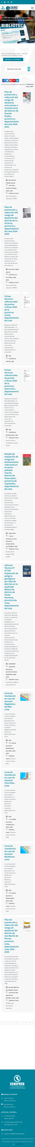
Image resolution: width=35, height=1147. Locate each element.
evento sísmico (10, 761)
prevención (12, 196)
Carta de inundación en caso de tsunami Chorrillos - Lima (10, 779)
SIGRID (8, 557)
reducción (9, 198)
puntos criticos (10, 440)
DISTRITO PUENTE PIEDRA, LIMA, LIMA (11, 188)
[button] (32, 8)
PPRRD (14, 198)
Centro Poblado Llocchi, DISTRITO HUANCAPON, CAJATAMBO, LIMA (11, 541)
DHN (10, 740)
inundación (9, 443)
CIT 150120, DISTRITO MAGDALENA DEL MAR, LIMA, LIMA (11, 748)
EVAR (12, 554)
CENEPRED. (18, 1144)
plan (7, 196)
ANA (10, 356)
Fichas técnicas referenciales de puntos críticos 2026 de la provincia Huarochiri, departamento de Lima (11, 382)
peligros (15, 682)
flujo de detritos (11, 685)
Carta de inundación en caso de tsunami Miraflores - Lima (10, 852)
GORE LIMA (12, 533)
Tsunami (12, 759)
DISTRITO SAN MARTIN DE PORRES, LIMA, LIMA (12, 995)
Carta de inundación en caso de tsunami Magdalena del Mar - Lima (10, 701)
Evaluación (9, 682)
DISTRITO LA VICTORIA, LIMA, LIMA (11, 277)
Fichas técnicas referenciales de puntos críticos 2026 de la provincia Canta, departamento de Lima (11, 308)
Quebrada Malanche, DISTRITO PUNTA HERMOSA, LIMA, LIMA (11, 672)
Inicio (3, 32)
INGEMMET (12, 664)
